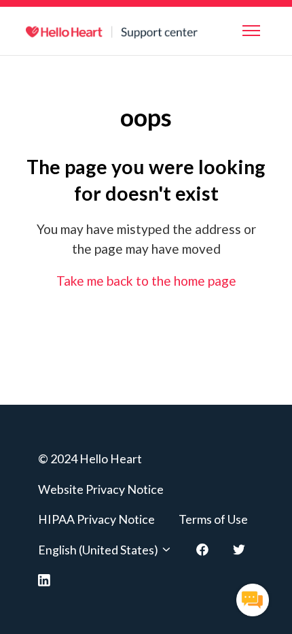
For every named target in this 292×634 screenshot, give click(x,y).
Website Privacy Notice (101, 489)
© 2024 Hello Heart (90, 458)
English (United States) (99, 549)
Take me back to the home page (146, 280)
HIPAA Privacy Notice (96, 519)
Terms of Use (213, 519)
